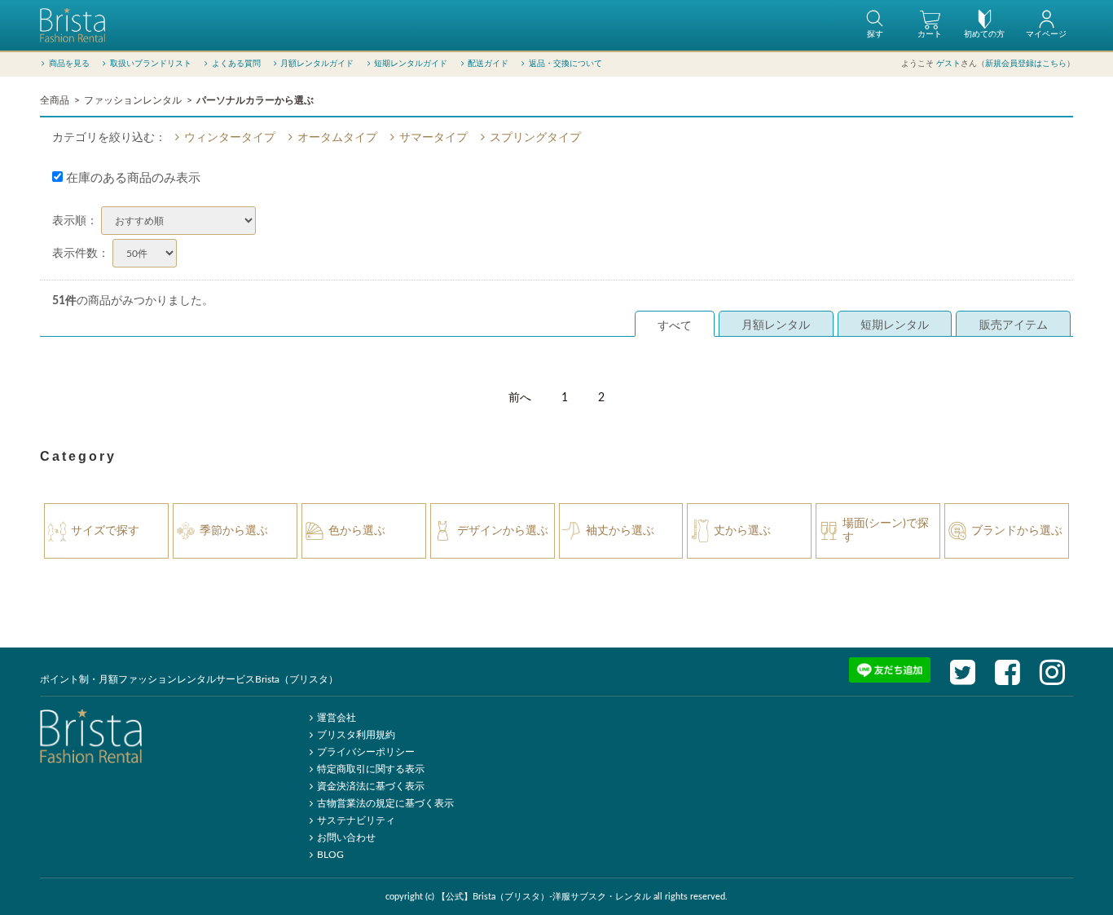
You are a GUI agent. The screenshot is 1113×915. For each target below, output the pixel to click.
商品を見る (69, 64)
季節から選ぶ (234, 531)
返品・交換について (565, 64)
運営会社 (336, 718)
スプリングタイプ (535, 138)
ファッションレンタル (133, 100)
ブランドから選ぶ (1016, 531)
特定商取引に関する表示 (371, 769)
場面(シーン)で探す (885, 530)
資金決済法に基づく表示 (371, 786)
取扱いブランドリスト (150, 64)
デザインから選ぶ (502, 531)
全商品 (54, 100)
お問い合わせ (346, 837)
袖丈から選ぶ (620, 531)
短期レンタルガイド (410, 64)
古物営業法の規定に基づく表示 (385, 803)
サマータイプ (433, 138)
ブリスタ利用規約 (356, 735)
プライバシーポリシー (366, 752)
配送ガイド (488, 64)
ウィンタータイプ (229, 138)
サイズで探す (105, 531)
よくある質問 (236, 64)
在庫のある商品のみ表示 (131, 178)
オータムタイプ (337, 138)
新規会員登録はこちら (1026, 64)
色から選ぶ (356, 531)
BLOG (330, 855)
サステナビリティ (356, 820)
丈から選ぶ (742, 531)
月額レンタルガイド (317, 64)
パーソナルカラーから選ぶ (255, 100)
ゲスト (948, 64)
